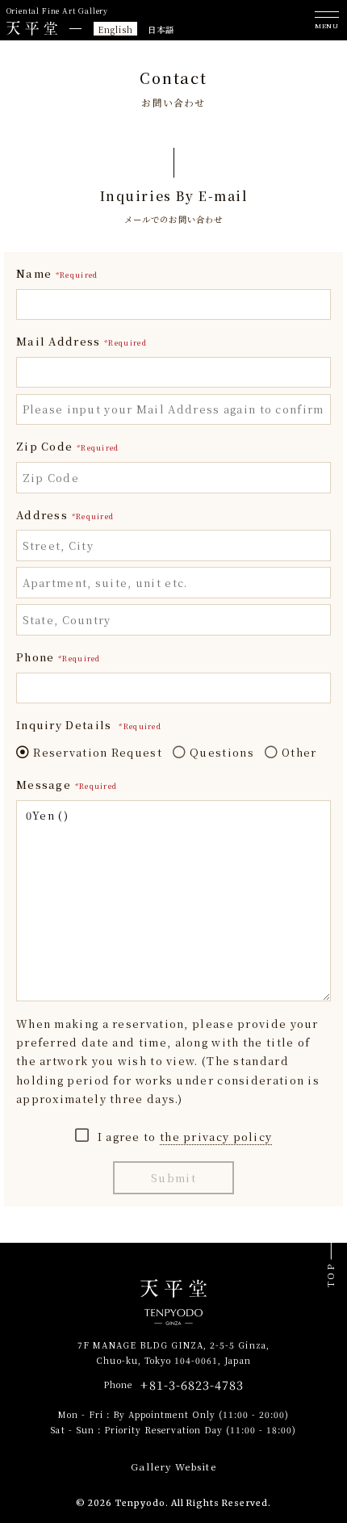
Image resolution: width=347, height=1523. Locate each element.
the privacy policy (216, 1136)
